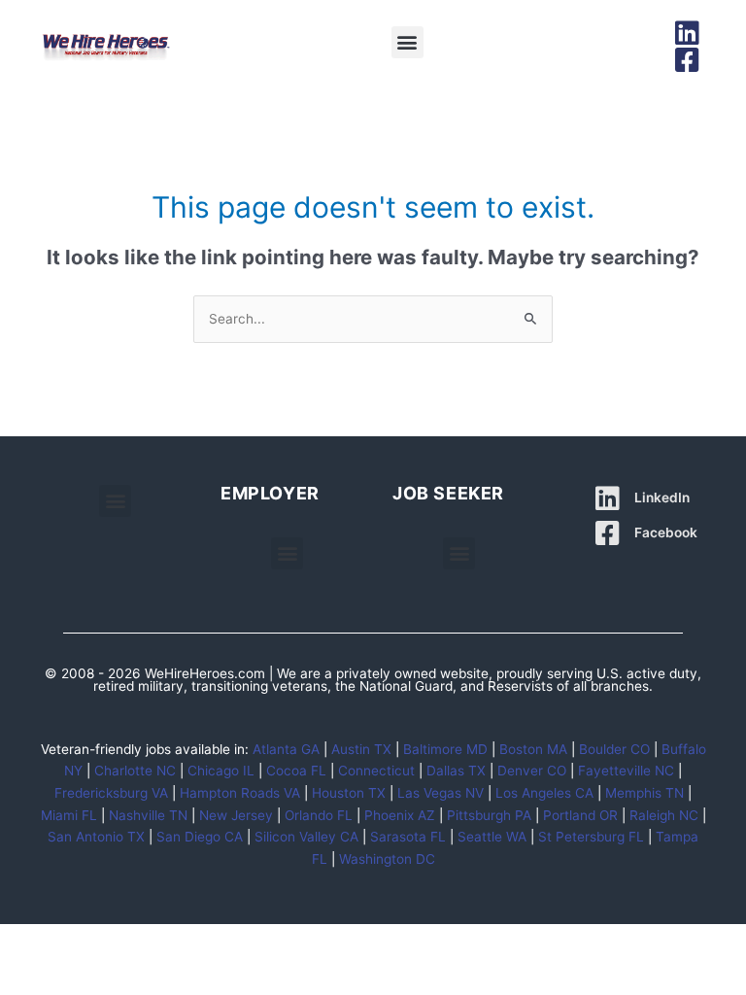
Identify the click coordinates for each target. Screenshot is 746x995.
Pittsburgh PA (489, 815)
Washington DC (387, 859)
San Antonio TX (96, 836)
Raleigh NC (663, 815)
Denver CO (531, 770)
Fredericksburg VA (111, 793)
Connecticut (376, 770)
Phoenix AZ (399, 815)
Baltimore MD (445, 749)
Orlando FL (319, 815)
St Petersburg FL (591, 836)
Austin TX (361, 749)
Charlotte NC (135, 770)
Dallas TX (456, 770)
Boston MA (533, 749)
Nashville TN (148, 815)
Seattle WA (492, 836)
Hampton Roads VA (240, 793)
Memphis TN (644, 793)
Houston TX (349, 793)
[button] (407, 42)
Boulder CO (614, 749)
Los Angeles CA (544, 793)
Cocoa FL (296, 770)
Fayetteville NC (626, 770)
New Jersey (236, 815)
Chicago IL (220, 770)
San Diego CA (199, 836)
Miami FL (69, 815)
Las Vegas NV (440, 793)
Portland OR (580, 815)
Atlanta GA (286, 749)
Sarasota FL (408, 836)
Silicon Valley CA (306, 836)
